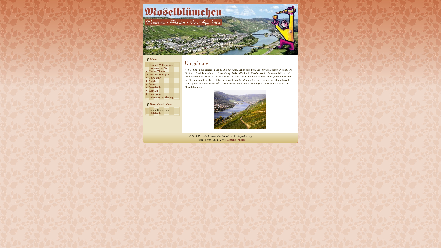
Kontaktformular (236, 139)
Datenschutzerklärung (161, 97)
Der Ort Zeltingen (159, 74)
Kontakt (153, 90)
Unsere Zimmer (158, 71)
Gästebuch (155, 87)
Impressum (155, 94)
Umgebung (155, 78)
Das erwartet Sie (158, 68)
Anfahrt (153, 81)
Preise (152, 84)
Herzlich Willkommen (161, 65)
